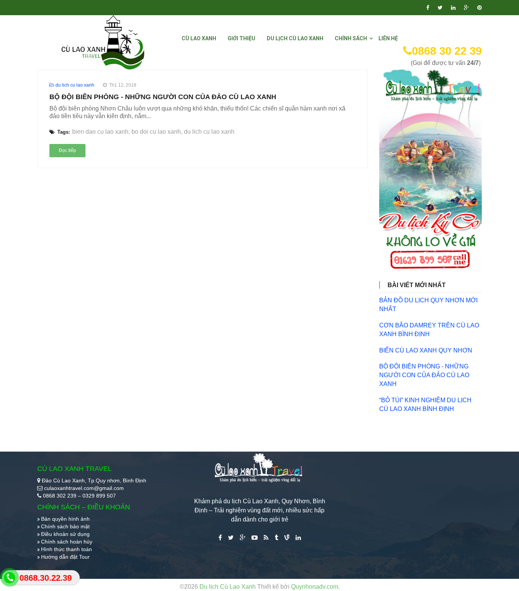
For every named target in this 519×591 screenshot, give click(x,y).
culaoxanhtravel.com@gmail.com (84, 488)
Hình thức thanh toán (66, 549)
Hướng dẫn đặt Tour (65, 557)
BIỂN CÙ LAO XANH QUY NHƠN (425, 350)
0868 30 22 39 (447, 51)
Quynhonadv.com (314, 586)
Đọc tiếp (67, 150)
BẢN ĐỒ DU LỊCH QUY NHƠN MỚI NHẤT (428, 304)
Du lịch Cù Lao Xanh (228, 586)
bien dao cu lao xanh (100, 131)
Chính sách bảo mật (65, 526)
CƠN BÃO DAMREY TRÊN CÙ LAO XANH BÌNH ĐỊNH (429, 329)
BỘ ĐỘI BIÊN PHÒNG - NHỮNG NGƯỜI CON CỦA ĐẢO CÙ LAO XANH (162, 97)
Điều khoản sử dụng (65, 534)
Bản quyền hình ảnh (65, 519)
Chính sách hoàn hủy (66, 542)
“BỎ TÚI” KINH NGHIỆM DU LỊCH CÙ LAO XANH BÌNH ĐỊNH (425, 404)
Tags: (63, 132)
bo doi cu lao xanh (156, 131)
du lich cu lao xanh (209, 131)
